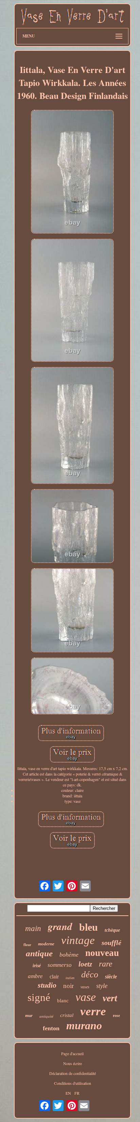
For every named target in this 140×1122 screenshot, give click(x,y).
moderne (46, 943)
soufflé (111, 942)
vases (85, 987)
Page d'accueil (72, 1053)
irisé (37, 965)
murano (84, 1025)
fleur (27, 945)
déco (89, 974)
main (33, 928)
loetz (85, 964)
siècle (111, 976)
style (101, 985)
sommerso (60, 965)
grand (60, 926)
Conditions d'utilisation (72, 1083)
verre (93, 1011)
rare (105, 963)
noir (68, 985)
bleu (88, 927)
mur (29, 1015)
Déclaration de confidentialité (72, 1073)
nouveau (102, 953)
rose (116, 1015)
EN (68, 1093)
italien (70, 978)
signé (39, 997)
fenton (51, 1028)
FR (77, 1093)
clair (54, 976)
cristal (66, 1015)
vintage (78, 940)
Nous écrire (72, 1063)
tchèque (112, 930)
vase (85, 997)
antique (39, 953)
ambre (35, 976)
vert (110, 998)
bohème (68, 954)
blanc (63, 1000)
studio (47, 985)
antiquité (46, 1016)
